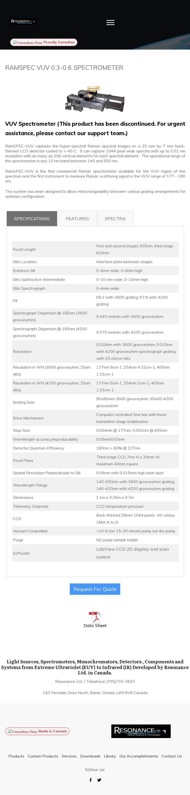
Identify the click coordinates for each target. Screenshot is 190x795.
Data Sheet (95, 625)
